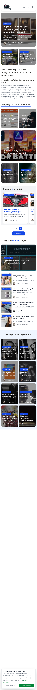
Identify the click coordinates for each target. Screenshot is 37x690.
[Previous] (16, 228)
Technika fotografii (8, 115)
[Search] (28, 7)
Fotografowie (7, 23)
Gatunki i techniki (7, 52)
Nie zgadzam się (10, 685)
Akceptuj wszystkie (26, 685)
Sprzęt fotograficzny (25, 391)
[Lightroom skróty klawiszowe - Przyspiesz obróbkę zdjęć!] (18, 258)
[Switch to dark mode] (32, 6)
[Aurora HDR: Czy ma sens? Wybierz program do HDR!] (18, 145)
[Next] (20, 228)
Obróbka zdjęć (25, 115)
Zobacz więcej (18, 233)
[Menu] (24, 7)
